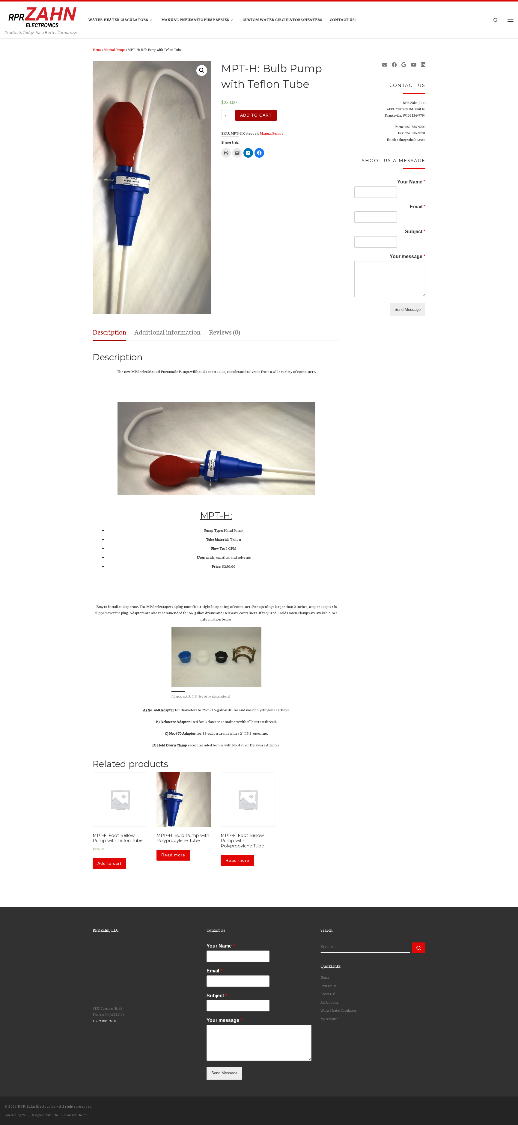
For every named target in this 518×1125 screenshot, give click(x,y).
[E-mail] (384, 65)
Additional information (167, 331)
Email (417, 206)
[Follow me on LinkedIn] (423, 65)
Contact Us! (328, 985)
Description (109, 331)
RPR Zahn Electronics (36, 1106)
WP (24, 1114)
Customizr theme (73, 1114)
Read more (173, 855)
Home (97, 49)
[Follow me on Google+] (403, 65)
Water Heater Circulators (338, 1010)
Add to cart (256, 115)
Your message (407, 256)
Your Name (411, 181)
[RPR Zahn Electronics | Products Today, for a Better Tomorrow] (41, 15)
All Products (329, 1002)
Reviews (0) (224, 331)
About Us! (327, 993)
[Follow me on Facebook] (394, 65)
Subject (415, 231)
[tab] (109, 332)
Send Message (407, 309)
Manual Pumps (114, 49)
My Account (329, 1018)
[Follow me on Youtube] (413, 65)
